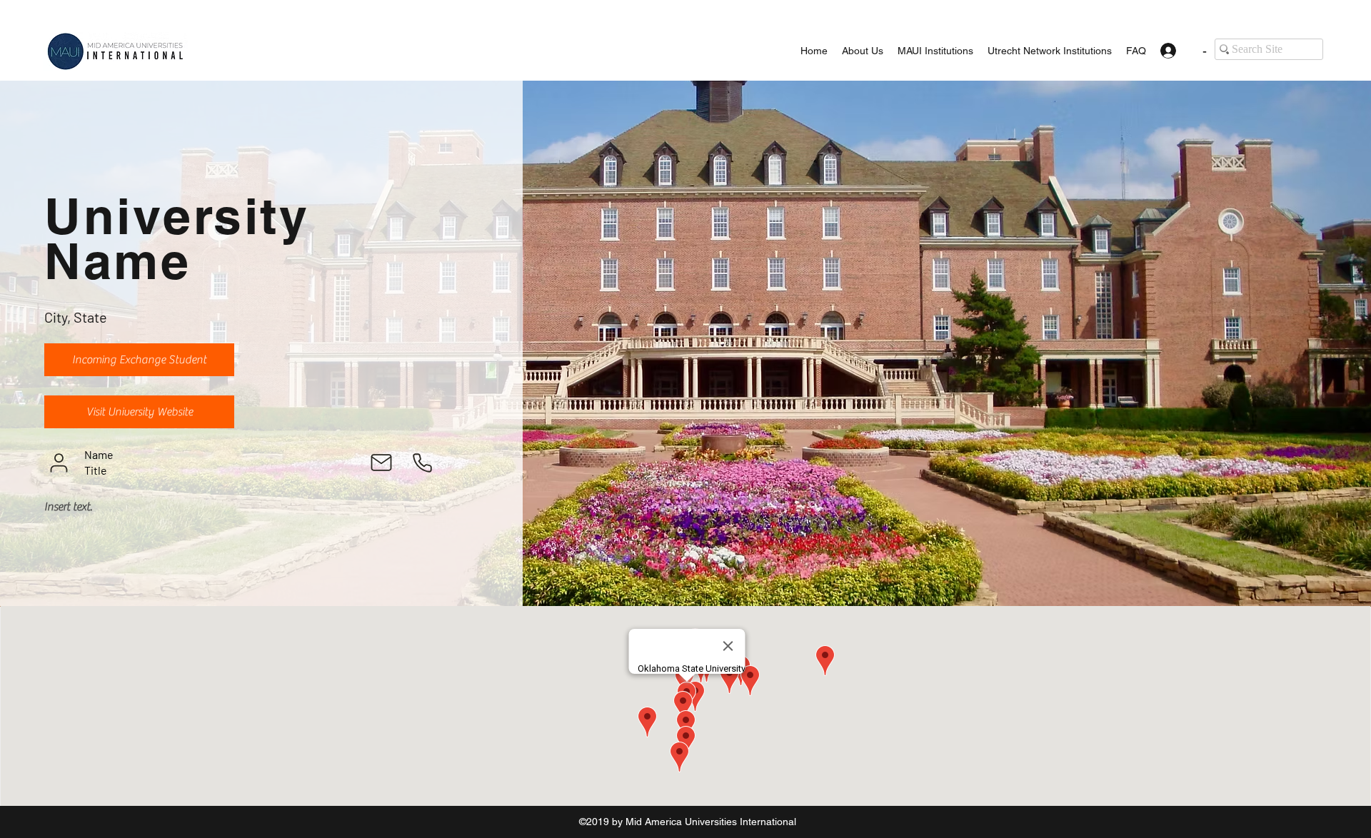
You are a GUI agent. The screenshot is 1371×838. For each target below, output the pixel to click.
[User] (58, 462)
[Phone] (422, 462)
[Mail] (381, 462)
